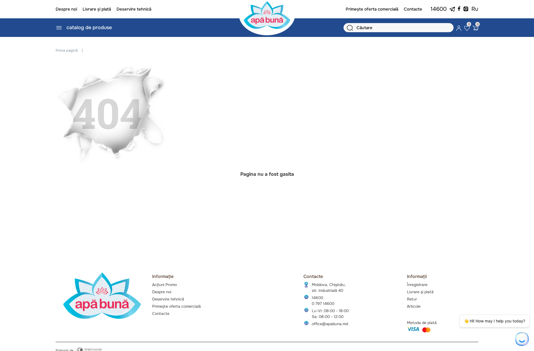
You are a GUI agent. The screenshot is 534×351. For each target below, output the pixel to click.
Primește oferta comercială (372, 9)
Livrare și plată (97, 9)
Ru (474, 9)
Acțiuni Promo (164, 284)
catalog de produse (89, 27)
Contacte (413, 9)
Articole (414, 306)
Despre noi (66, 9)
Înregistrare (417, 284)
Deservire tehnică (134, 9)
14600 (439, 9)
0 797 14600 (323, 303)
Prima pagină (67, 50)
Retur (412, 299)
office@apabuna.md (330, 323)
